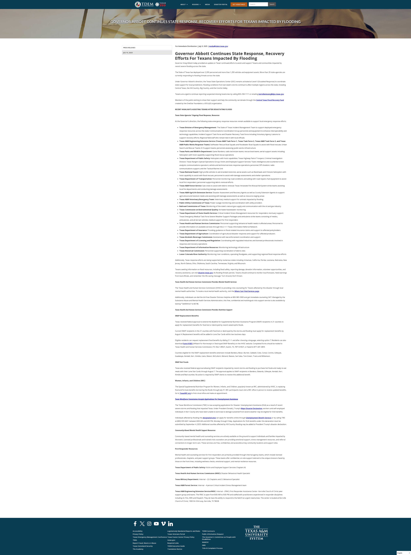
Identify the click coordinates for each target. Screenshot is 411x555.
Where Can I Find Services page (247, 291)
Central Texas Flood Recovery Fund (270, 100)
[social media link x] (142, 523)
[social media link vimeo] (163, 523)
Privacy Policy (138, 534)
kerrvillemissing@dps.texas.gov (271, 94)
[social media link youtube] (156, 523)
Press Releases (129, 47)
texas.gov (171, 540)
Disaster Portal (220, 4)
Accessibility (137, 531)
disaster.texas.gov (205, 273)
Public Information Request (213, 534)
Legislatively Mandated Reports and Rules (183, 531)
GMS (204, 545)
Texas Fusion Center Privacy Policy (180, 537)
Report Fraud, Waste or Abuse (144, 543)
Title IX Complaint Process (212, 548)
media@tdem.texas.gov (218, 46)
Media (207, 4)
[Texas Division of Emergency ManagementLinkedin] (170, 523)
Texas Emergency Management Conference (150, 537)
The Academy (138, 549)
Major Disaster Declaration (251, 408)
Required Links (173, 543)
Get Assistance (239, 4)
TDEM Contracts (208, 531)
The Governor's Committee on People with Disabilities (219, 538)
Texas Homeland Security (143, 546)
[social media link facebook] (135, 523)
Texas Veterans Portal (176, 534)
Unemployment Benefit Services (258, 418)
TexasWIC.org (185, 393)
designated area (209, 418)
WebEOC (205, 542)
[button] (184, 4)
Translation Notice (174, 549)
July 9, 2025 (128, 52)
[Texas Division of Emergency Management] (144, 4)
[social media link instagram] (149, 523)
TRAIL (135, 540)
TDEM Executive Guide (176, 546)
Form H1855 (188, 344)
